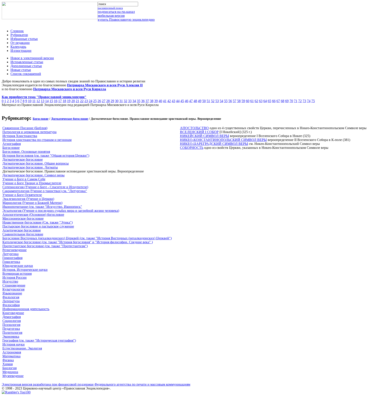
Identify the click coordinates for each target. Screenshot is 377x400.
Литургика (10, 254)
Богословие (40, 118)
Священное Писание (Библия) (24, 128)
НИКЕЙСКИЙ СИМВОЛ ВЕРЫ (204, 136)
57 (234, 101)
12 (38, 101)
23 (86, 101)
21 (77, 101)
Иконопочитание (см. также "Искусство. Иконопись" (42, 207)
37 (147, 101)
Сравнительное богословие (22, 234)
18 (64, 101)
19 (68, 101)
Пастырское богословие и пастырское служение (38, 226)
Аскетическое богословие (21, 230)
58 (239, 101)
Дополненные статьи (26, 66)
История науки (13, 344)
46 (186, 101)
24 (90, 101)
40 (160, 101)
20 (73, 101)
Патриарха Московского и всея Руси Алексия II (105, 85)
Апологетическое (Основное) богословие (33, 214)
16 (55, 101)
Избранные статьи (24, 39)
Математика (11, 356)
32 (125, 101)
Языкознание (12, 293)
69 (287, 101)
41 (164, 101)
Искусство (10, 281)
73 (304, 101)
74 (308, 101)
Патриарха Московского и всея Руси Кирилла (69, 89)
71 (295, 101)
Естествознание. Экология (22, 348)
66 (274, 101)
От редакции (20, 43)
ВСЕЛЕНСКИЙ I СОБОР (199, 132)
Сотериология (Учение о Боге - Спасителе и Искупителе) (45, 187)
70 (291, 101)
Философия (11, 305)
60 (247, 101)
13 (42, 101)
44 (178, 101)
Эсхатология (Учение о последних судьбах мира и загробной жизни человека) (60, 210)
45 (182, 101)
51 (208, 101)
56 (230, 101)
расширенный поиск (110, 8)
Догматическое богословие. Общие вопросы (35, 163)
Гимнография (12, 258)
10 (29, 101)
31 (121, 101)
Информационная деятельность (25, 309)
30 (116, 101)
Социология (11, 321)
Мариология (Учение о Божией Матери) (32, 203)
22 (82, 101)
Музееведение (13, 376)
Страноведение (13, 285)
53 (217, 101)
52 (212, 101)
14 (47, 101)
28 (108, 101)
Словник (17, 31)
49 (199, 101)
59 (243, 101)
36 (143, 101)
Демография (11, 317)
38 (151, 101)
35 (138, 101)
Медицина (10, 372)
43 (173, 101)
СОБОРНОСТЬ (191, 148)
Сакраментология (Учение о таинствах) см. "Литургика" (44, 191)
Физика (8, 360)
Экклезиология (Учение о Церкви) (28, 199)
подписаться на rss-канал (116, 12)
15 (51, 101)
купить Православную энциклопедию (126, 19)
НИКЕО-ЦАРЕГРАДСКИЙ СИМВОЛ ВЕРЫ (214, 144)
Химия (7, 364)
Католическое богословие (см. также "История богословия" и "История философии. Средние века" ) (77, 242)
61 (252, 101)
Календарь (18, 47)
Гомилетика (11, 262)
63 (260, 101)
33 (130, 101)
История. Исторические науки (25, 269)
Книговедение (13, 313)
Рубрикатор (19, 35)
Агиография (11, 144)
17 (60, 101)
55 (226, 101)
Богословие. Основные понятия (26, 151)
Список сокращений (25, 74)
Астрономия (11, 352)
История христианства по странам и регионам (37, 140)
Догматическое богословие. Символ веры (33, 175)
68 (282, 101)
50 (204, 101)
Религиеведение (14, 250)
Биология (9, 368)
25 (95, 101)
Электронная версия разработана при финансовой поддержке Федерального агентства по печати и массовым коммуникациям (96, 384)
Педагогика (11, 328)
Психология (11, 325)
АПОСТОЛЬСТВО (194, 128)
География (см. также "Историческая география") (39, 340)
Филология (10, 297)
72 (300, 101)
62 (256, 101)
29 (112, 101)
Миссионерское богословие (23, 218)
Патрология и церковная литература (29, 132)
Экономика (10, 336)
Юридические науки (17, 266)
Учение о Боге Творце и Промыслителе (31, 183)
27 (103, 101)
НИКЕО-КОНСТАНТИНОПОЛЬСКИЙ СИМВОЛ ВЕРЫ (223, 140)
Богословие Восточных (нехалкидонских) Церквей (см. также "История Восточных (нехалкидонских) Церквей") (87, 238)
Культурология (13, 289)
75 (313, 101)
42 (169, 101)
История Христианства (19, 136)
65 (269, 101)
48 (195, 101)
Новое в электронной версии (32, 58)
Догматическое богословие (69, 118)
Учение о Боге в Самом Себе (23, 179)
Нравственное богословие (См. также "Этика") (37, 222)
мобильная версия (111, 15)
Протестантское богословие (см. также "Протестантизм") (45, 246)
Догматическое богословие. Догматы (30, 167)
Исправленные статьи (26, 62)
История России (14, 277)
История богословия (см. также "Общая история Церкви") (45, 155)
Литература (11, 301)
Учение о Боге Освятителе (22, 195)
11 (34, 101)
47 (191, 101)
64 (265, 101)
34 (134, 101)
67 (278, 101)
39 (156, 101)
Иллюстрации (20, 50)
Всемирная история (17, 273)
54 (221, 101)
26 (99, 101)
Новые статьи (20, 70)
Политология (12, 332)
